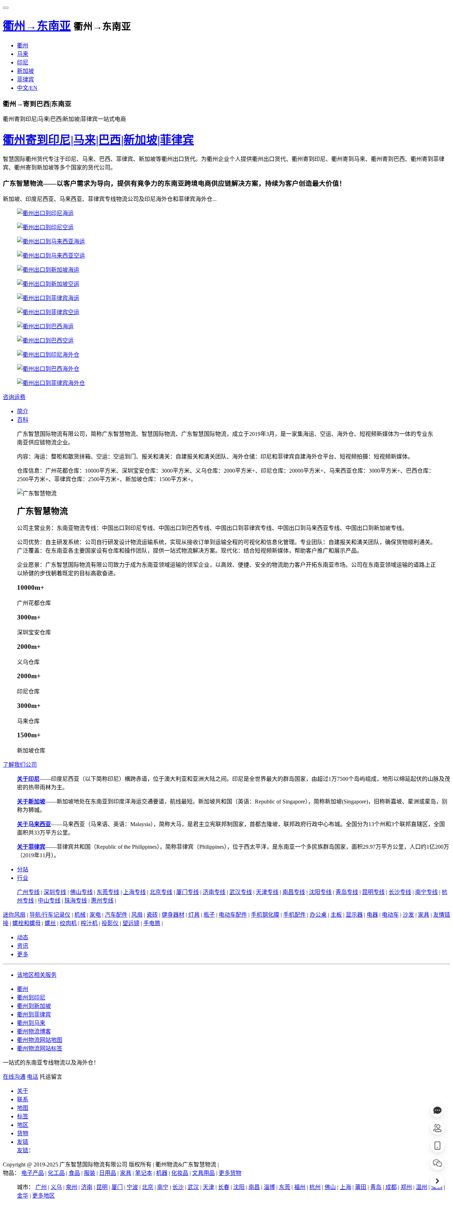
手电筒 (151, 923)
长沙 (178, 1187)
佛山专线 (81, 892)
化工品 (56, 1173)
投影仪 (110, 923)
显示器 (354, 915)
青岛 (376, 1187)
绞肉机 (68, 923)
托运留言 (51, 1077)
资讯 (22, 946)
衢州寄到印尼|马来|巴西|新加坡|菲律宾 (98, 139)
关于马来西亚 (34, 824)
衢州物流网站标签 (39, 1048)
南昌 (254, 1187)
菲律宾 (25, 79)
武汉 (193, 1187)
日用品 (107, 1173)
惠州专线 (102, 901)
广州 (41, 1187)
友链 (22, 1142)
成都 (391, 1187)
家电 (95, 915)
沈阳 (239, 1187)
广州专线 (28, 892)
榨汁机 (89, 923)
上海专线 (134, 892)
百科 (22, 420)
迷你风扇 (14, 915)
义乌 (56, 1187)
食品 (74, 1173)
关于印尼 (28, 779)
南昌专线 (293, 892)
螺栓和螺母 (26, 923)
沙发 (408, 915)
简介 (22, 411)
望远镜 (130, 923)
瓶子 (209, 915)
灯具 (194, 915)
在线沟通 (14, 1077)
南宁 (162, 1187)
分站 (22, 869)
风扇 (137, 915)
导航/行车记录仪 (49, 915)
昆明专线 (373, 892)
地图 (22, 1108)
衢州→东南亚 (37, 25)
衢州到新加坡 (34, 1006)
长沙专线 (400, 892)
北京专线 (161, 892)
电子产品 (32, 1173)
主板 (336, 915)
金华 (22, 1196)
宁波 (132, 1187)
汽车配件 (116, 915)
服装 (89, 1173)
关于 (22, 1091)
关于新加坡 (31, 801)
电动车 (390, 915)
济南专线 (214, 892)
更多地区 (43, 1196)
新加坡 (25, 71)
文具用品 (203, 1173)
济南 (86, 1187)
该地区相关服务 (37, 975)
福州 (299, 1187)
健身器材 (173, 915)
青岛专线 (347, 892)
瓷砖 (152, 915)
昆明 (102, 1187)
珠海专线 (75, 901)
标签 (22, 1116)
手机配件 (294, 915)
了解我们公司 (20, 765)
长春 (223, 1187)
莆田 (360, 1187)
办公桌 (318, 915)
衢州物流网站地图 (39, 1040)
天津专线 (267, 892)
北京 (147, 1187)
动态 (22, 937)
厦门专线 (187, 892)
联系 (22, 1099)
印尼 (22, 62)
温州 (421, 1187)
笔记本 (143, 1173)
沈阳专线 (320, 892)
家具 (423, 915)
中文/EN (27, 88)
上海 (345, 1187)
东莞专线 (108, 892)
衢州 (22, 45)
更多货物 (230, 1173)
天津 (208, 1187)
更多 (22, 954)
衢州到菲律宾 (34, 1014)
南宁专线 (426, 892)
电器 (372, 915)
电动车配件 (233, 915)
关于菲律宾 (31, 847)
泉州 (71, 1187)
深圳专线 (55, 892)
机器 (161, 1173)
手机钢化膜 (265, 915)
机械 (80, 915)
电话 (32, 1077)
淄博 (269, 1187)
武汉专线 (240, 892)
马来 (22, 54)
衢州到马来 (31, 1023)
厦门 (117, 1187)
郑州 (406, 1187)
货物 (22, 1133)
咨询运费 (14, 397)
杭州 (315, 1187)
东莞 (284, 1187)
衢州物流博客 (34, 1031)
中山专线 (49, 901)
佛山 (330, 1187)
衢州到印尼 (31, 997)
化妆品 (179, 1173)
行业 (22, 878)
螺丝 (50, 923)
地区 (22, 1125)
